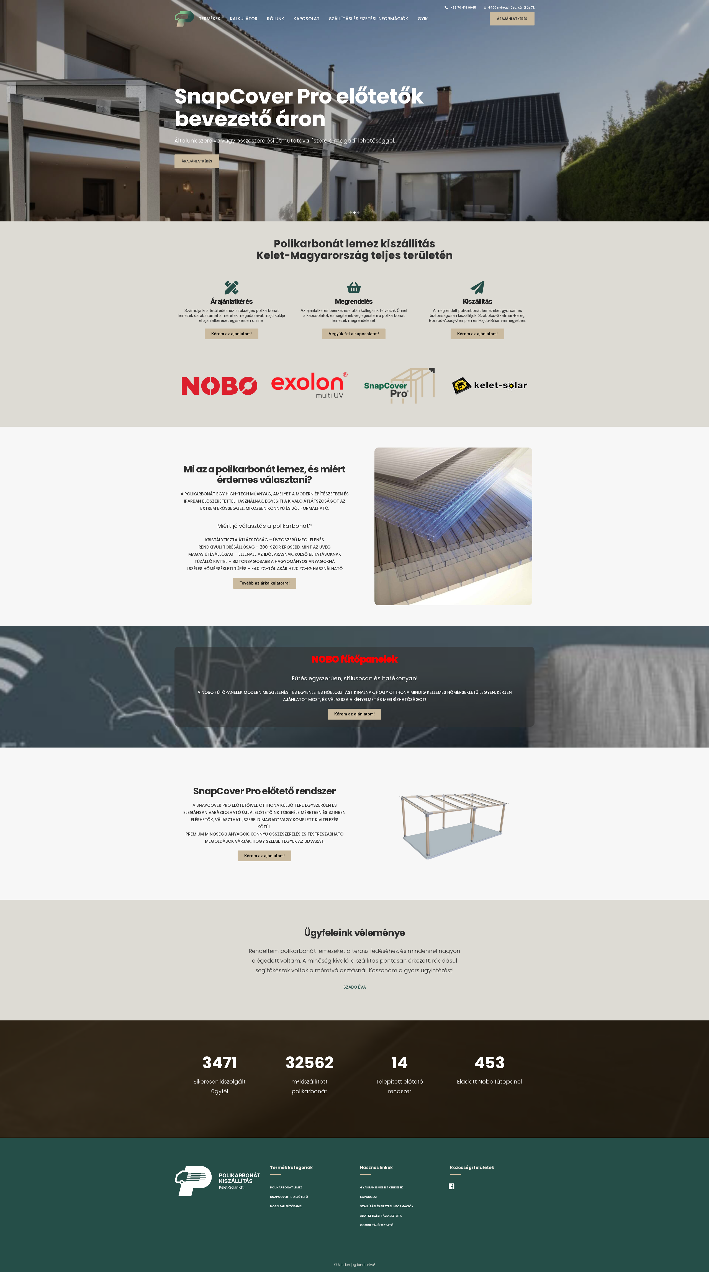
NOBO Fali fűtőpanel (286, 1206)
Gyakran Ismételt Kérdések (381, 1187)
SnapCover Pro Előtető (289, 1197)
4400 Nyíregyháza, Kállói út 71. (511, 8)
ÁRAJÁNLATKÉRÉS (512, 18)
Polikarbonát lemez (286, 1187)
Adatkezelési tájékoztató (381, 1216)
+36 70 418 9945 (463, 8)
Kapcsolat (369, 1197)
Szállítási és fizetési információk (386, 1206)
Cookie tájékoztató (377, 1225)
